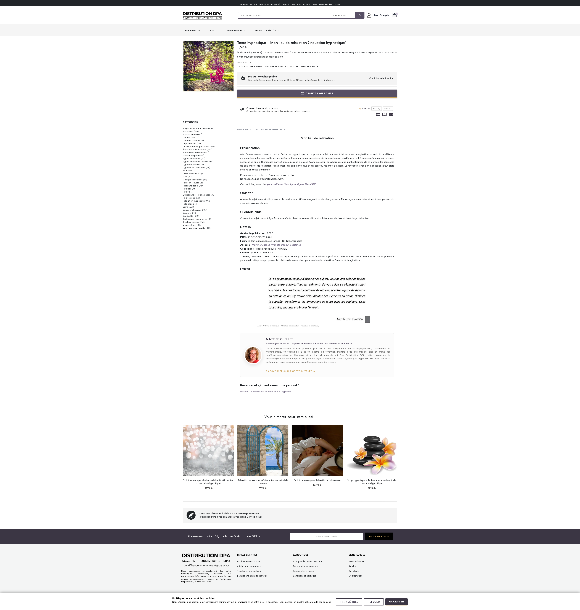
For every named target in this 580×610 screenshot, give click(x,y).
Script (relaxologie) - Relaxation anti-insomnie (317, 480)
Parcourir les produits (303, 571)
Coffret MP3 (189, 137)
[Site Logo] (202, 16)
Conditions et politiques (304, 575)
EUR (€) (387, 108)
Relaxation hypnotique (194, 201)
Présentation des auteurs (305, 566)
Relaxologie (188, 204)
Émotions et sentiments (194, 149)
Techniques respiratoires (195, 219)
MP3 (212, 30)
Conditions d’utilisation (381, 78)
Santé (185, 207)
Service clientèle (356, 561)
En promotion (355, 575)
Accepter (396, 601)
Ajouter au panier (320, 93)
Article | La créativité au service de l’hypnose (265, 391)
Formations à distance (194, 152)
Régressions (189, 198)
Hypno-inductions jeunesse (196, 161)
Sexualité (187, 213)
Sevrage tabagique (192, 210)
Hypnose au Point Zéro (194, 167)
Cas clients (354, 571)
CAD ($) (376, 108)
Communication (191, 140)
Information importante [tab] (270, 129)
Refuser (374, 601)
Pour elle (187, 189)
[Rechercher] (359, 15)
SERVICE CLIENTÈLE (266, 30)
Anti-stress (188, 131)
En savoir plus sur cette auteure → (290, 371)
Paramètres (349, 601)
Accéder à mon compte (248, 561)
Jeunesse (187, 170)
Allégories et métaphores (195, 128)
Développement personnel (196, 146)
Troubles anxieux (191, 222)
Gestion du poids (191, 155)
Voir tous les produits (305, 66)
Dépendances (190, 143)
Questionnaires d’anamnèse (196, 195)
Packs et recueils (191, 182)
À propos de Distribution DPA (307, 561)
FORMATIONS (235, 30)
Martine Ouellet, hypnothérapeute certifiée (276, 244)
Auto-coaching (190, 134)
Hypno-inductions (259, 66)
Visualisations (189, 225)
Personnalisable (190, 186)
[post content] (208, 450)
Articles (352, 566)
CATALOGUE (190, 30)
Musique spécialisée (193, 179)
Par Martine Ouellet (281, 66)
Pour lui (186, 192)
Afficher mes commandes (249, 566)
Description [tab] (244, 129)
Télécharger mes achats (249, 571)
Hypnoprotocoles (191, 164)
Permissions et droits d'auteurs (252, 575)
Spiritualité (188, 216)
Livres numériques (192, 173)
